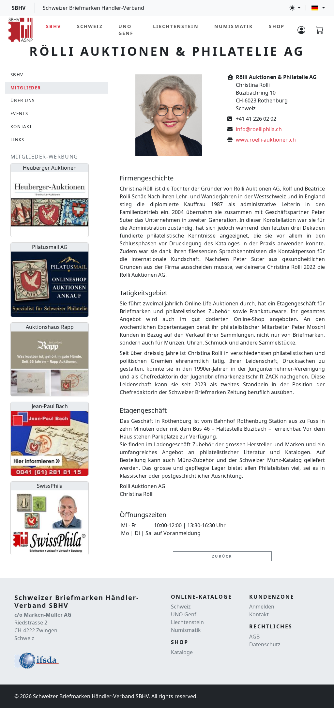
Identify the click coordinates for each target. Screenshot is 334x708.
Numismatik (233, 26)
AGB (254, 636)
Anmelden (261, 606)
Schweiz (90, 26)
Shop (276, 26)
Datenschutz (265, 644)
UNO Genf (126, 30)
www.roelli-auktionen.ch (266, 139)
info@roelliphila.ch (259, 129)
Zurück (222, 556)
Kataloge (182, 652)
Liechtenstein (176, 26)
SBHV (53, 26)
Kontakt (259, 614)
